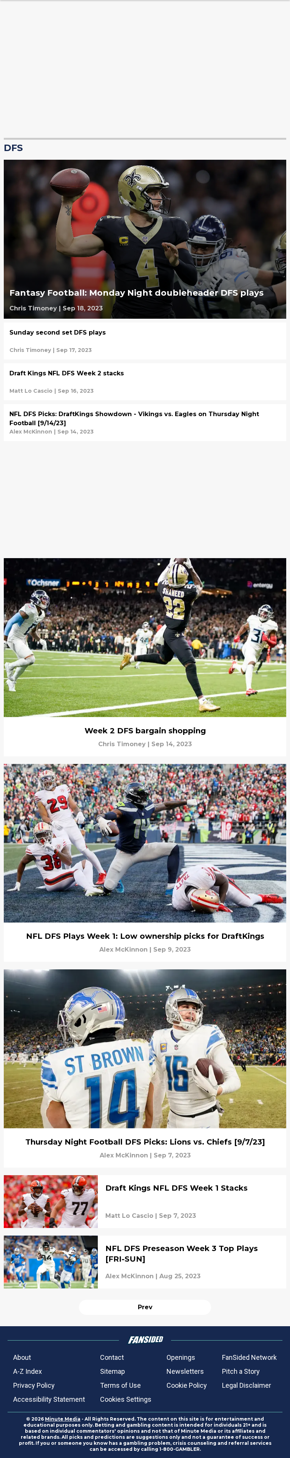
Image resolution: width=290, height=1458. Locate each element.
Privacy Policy (34, 1385)
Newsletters (185, 1371)
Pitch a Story (241, 1371)
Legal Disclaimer (246, 1385)
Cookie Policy (187, 1385)
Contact (112, 1357)
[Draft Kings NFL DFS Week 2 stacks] (145, 382)
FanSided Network (249, 1357)
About (22, 1357)
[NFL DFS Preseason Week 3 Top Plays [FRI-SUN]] (145, 1262)
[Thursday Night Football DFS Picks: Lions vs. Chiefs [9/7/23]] (145, 1068)
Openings (181, 1357)
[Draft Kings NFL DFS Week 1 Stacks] (145, 1201)
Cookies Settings (125, 1399)
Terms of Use (120, 1385)
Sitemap (112, 1371)
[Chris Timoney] (33, 308)
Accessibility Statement (49, 1399)
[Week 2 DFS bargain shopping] (145, 657)
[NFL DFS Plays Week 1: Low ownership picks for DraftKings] (145, 863)
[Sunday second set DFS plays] (145, 341)
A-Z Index (27, 1371)
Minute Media (62, 1419)
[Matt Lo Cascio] (30, 391)
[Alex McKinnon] (30, 431)
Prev (145, 1307)
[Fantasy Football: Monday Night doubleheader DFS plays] (145, 239)
